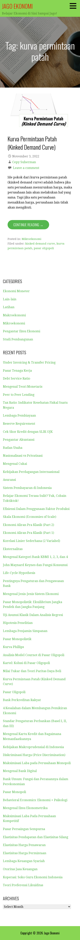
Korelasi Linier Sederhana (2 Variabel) (31, 541)
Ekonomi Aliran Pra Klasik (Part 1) (28, 533)
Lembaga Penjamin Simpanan (25, 631)
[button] (74, 6)
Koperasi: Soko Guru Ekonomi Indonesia (33, 877)
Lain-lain (9, 299)
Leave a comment (26, 168)
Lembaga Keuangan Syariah (24, 861)
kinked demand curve (40, 243)
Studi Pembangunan (18, 339)
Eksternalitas (13, 549)
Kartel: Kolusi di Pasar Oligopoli (26, 663)
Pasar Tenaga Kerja (17, 370)
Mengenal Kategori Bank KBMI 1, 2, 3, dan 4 (35, 557)
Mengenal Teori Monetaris (22, 386)
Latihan (8, 307)
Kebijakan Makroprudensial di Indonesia (33, 747)
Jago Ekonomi (17, 6)
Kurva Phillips (13, 647)
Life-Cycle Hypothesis (19, 573)
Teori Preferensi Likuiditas (23, 885)
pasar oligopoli (44, 248)
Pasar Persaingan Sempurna (24, 829)
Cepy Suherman (24, 162)
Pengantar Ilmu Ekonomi (21, 331)
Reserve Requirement (19, 423)
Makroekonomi (14, 315)
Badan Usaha (12, 448)
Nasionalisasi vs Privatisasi (23, 455)
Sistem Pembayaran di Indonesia (27, 488)
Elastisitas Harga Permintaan (24, 853)
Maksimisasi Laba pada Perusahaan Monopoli (37, 763)
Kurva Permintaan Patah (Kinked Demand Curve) (32, 142)
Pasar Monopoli (14, 792)
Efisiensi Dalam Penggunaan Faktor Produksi (36, 509)
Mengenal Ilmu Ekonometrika (25, 808)
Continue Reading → (28, 224)
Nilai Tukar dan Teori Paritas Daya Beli (32, 671)
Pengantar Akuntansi (18, 439)
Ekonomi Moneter (16, 291)
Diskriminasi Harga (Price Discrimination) (34, 755)
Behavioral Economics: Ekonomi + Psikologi (35, 800)
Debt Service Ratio (16, 378)
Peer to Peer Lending (18, 395)
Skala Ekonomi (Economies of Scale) (29, 517)
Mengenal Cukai (15, 464)
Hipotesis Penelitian (18, 623)
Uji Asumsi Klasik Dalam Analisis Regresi (33, 615)
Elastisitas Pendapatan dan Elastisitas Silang (35, 837)
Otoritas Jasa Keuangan (20, 869)
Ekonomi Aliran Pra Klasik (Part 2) (28, 525)
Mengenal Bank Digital (20, 771)
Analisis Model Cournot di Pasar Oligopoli (33, 655)
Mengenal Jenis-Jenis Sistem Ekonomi (31, 594)
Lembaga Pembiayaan (19, 415)
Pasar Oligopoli (14, 692)
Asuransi (9, 480)
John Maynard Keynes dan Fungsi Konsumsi (35, 565)
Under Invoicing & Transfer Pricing (29, 362)
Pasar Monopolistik (17, 639)
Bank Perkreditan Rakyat (22, 700)
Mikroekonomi (31, 238)
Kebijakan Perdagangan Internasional (31, 472)
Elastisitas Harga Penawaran (24, 845)
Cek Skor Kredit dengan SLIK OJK (28, 432)
